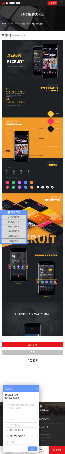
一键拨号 (40, 452)
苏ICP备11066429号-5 (44, 438)
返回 (32, 352)
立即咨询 (52, 3)
